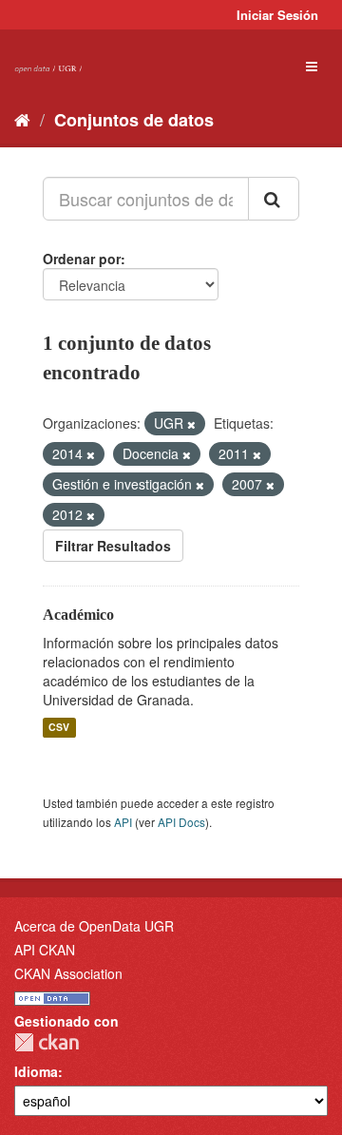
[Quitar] (191, 424)
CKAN (46, 1042)
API (123, 822)
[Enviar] (273, 199)
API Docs (181, 822)
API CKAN (44, 949)
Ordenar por (82, 258)
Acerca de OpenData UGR (94, 925)
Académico (78, 614)
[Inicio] (22, 118)
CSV (58, 728)
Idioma (36, 1071)
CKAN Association (68, 973)
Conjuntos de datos (134, 119)
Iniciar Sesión (277, 15)
